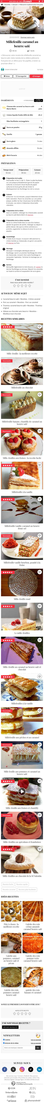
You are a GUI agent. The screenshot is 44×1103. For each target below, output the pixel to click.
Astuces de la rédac (12, 1043)
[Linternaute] (11, 1093)
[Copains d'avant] (11, 1096)
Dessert (15, 5)
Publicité (26, 1076)
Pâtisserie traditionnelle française (31, 5)
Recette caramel (9, 889)
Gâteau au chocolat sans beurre (15, 311)
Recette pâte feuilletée (27, 889)
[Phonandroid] (32, 1100)
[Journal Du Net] (32, 1088)
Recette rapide (22, 884)
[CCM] (11, 1088)
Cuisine (7, 1040)
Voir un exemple (36, 1040)
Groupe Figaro (20, 1079)
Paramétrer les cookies (25, 1077)
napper (38, 267)
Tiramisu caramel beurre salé (14, 305)
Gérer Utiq (36, 1077)
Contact (21, 1076)
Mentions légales (10, 1079)
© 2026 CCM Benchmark (32, 1079)
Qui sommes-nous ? (11, 1076)
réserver (30, 215)
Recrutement (34, 1076)
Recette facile (8, 884)
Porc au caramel (9, 302)
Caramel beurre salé (11, 299)
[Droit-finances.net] (32, 1092)
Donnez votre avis (27, 37)
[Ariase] (11, 1101)
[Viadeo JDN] (32, 1096)
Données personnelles (11, 1077)
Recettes (8, 5)
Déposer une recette (10, 1027)
